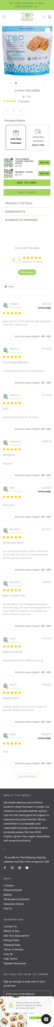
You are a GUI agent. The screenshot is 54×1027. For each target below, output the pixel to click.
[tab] (27, 203)
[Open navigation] (4, 16)
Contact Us (10, 926)
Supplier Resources (15, 963)
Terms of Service (13, 949)
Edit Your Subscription (16, 935)
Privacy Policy (11, 940)
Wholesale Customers (16, 899)
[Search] (43, 16)
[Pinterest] (19, 868)
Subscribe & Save (14, 904)
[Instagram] (12, 868)
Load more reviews (27, 776)
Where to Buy (12, 931)
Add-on (44, 163)
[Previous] (10, 83)
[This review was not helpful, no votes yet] (48, 336)
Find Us (8, 908)
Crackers (9, 885)
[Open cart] (49, 17)
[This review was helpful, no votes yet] (43, 336)
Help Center (11, 958)
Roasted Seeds (13, 890)
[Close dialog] (52, 998)
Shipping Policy (12, 945)
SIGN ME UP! (40, 1017)
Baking (7, 894)
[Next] (43, 83)
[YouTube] (27, 868)
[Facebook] (5, 868)
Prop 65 (8, 954)
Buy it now (27, 192)
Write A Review (27, 272)
